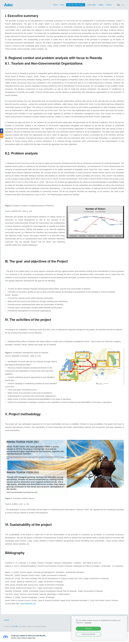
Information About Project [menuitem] (75, 5)
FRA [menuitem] (123, 5)
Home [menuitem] (55, 5)
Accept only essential (88, 634)
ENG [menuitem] (118, 5)
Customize (87, 622)
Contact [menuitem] (108, 5)
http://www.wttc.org (28, 603)
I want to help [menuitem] (91, 5)
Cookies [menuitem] (6, 620)
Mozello (15, 626)
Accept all (88, 628)
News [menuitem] (62, 5)
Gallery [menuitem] (101, 5)
